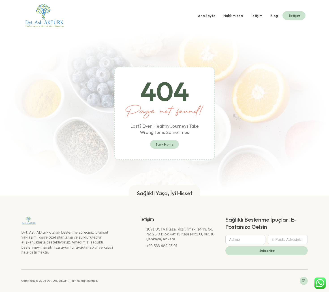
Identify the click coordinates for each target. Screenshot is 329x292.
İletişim (257, 15)
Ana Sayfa (207, 15)
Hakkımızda (233, 15)
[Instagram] (304, 281)
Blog (274, 15)
